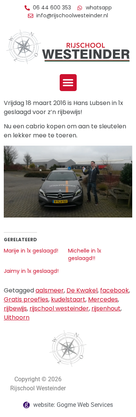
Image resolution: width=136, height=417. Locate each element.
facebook (114, 290)
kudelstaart (68, 299)
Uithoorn (16, 317)
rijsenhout (106, 308)
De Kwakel (81, 290)
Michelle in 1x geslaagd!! (84, 254)
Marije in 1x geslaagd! (31, 250)
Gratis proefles (26, 299)
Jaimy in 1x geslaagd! (31, 271)
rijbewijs (15, 308)
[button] (68, 82)
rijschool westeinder (59, 308)
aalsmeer (50, 290)
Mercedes (103, 299)
